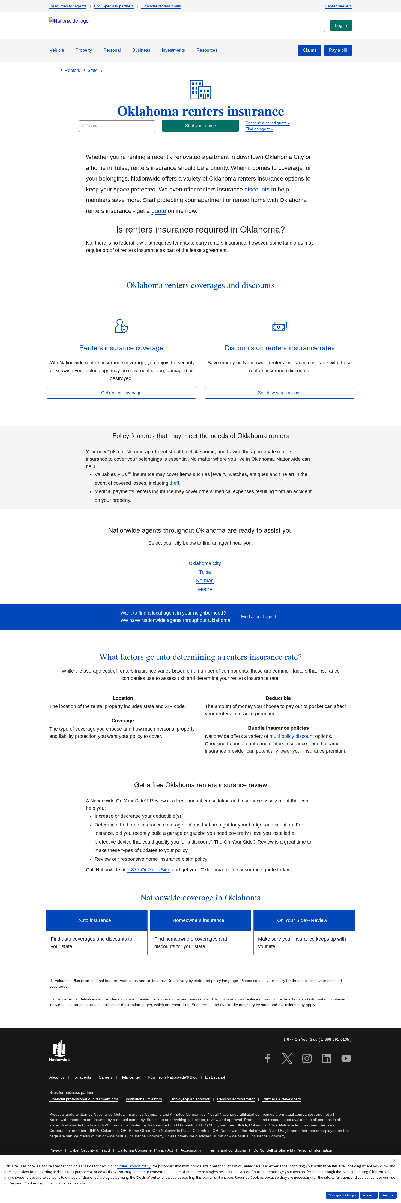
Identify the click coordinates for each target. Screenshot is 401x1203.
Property (84, 50)
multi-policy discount (292, 736)
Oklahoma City (205, 563)
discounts (257, 189)
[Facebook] (267, 1059)
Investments (173, 50)
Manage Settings (342, 1195)
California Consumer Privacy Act (145, 1150)
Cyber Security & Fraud (90, 1150)
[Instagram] (306, 1059)
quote (158, 210)
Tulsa (205, 572)
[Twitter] (287, 1059)
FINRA (241, 1125)
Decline (388, 1195)
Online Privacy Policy (134, 1166)
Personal (112, 50)
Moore (205, 589)
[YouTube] (346, 1059)
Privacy (55, 1150)
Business (141, 50)
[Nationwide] (63, 1051)
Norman (205, 580)
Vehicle (57, 50)
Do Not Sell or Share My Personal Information (292, 1150)
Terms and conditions (227, 1150)
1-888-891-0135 (335, 1039)
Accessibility (191, 1150)
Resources (206, 50)
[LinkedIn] (326, 1059)
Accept (369, 1195)
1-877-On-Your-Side (148, 869)
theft (174, 483)
